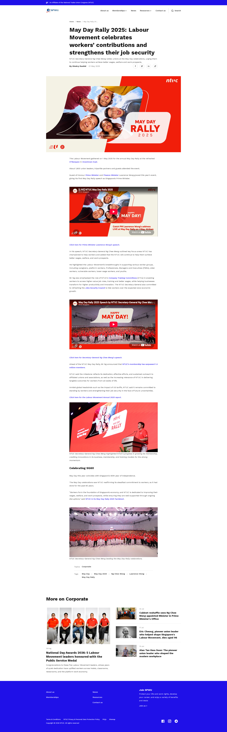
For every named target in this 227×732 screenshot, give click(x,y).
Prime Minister (92, 175)
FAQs (104, 719)
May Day (86, 574)
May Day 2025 (100, 574)
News (78, 22)
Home (71, 22)
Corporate (86, 566)
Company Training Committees (123, 278)
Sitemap (112, 719)
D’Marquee (74, 162)
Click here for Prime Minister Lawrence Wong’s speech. (94, 245)
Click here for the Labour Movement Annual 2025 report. (95, 397)
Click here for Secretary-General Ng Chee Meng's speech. (95, 357)
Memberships (52, 697)
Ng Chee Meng (118, 574)
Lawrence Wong (136, 574)
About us (50, 692)
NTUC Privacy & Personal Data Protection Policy (81, 719)
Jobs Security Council (95, 288)
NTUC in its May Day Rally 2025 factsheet (104, 499)
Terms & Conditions (53, 719)
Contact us (98, 702)
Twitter (143, 66)
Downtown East (89, 162)
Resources (97, 697)
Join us (142, 706)
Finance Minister (111, 175)
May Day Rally (88, 577)
